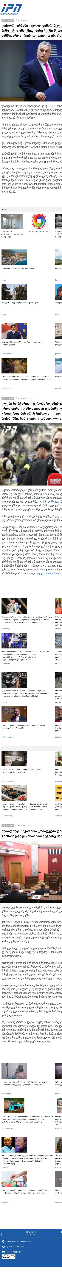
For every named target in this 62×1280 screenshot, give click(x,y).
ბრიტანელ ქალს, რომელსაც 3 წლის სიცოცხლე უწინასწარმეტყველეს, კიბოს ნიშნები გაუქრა (24, 1083)
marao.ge (5, 1167)
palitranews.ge (7, 737)
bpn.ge (4, 702)
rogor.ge (5, 1202)
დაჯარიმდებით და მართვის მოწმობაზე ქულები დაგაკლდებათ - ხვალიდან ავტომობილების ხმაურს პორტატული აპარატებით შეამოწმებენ (26, 693)
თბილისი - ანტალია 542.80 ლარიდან (19, 268)
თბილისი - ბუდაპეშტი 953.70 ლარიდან (20, 303)
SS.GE (5, 210)
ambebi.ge (6, 629)
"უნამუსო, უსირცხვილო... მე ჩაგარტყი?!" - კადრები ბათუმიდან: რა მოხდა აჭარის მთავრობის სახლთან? (27, 377)
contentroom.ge (8, 781)
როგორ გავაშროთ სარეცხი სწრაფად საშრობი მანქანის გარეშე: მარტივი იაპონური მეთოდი (24, 1191)
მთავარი (31, 1232)
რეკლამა (32, 1234)
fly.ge (4, 280)
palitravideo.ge (8, 354)
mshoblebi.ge (7, 1128)
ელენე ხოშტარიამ (50, 501)
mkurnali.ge (6, 1094)
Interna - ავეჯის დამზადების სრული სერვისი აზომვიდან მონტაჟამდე (22, 770)
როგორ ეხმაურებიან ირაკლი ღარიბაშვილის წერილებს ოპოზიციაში (23, 726)
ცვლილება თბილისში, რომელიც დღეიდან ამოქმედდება (22, 343)
